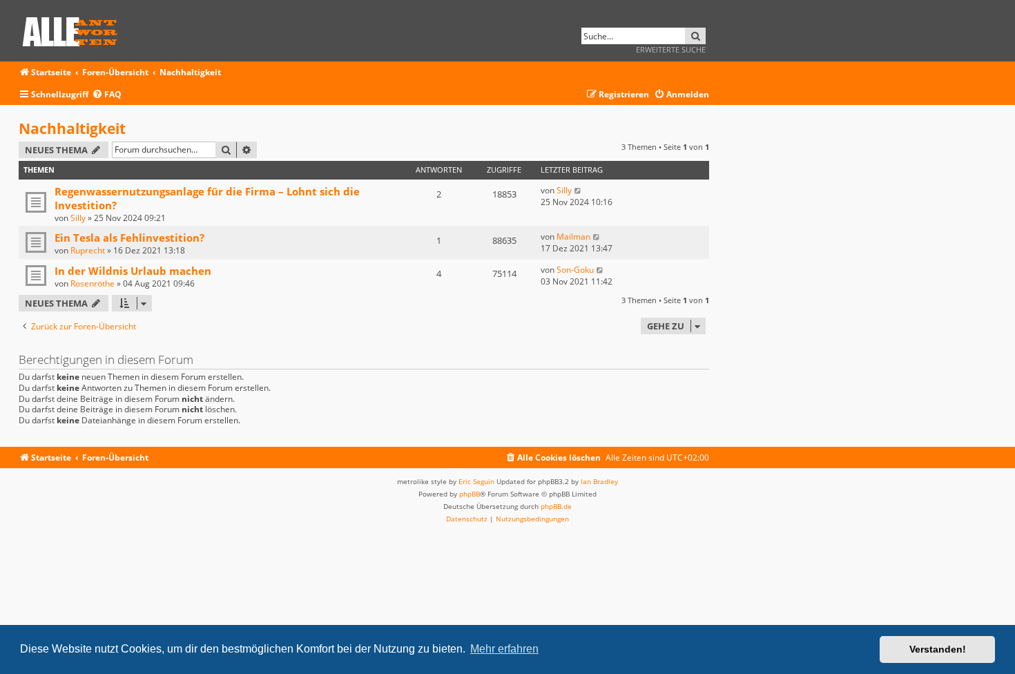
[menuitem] (107, 95)
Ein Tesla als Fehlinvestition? (129, 237)
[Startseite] (74, 29)
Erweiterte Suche (671, 49)
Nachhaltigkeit (72, 128)
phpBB (469, 494)
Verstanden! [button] (937, 649)
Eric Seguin (476, 481)
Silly (78, 218)
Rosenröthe (92, 283)
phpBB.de (556, 506)
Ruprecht (87, 250)
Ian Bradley (599, 481)
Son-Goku (575, 270)
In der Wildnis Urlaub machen (133, 271)
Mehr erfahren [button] (504, 649)
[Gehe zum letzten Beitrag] (578, 190)
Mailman (573, 236)
